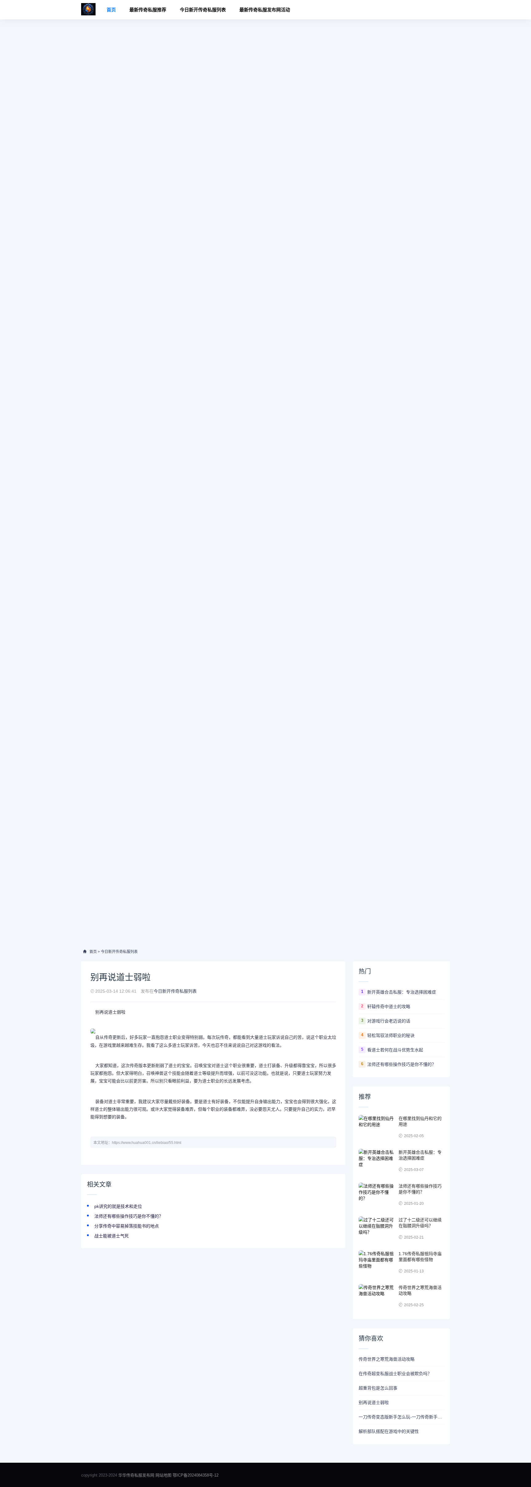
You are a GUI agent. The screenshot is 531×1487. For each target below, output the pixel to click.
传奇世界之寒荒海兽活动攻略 (387, 1359)
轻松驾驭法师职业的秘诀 (391, 1035)
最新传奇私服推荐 (147, 9)
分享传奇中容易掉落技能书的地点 (126, 1226)
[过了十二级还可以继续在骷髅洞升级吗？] (377, 1228)
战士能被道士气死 (111, 1235)
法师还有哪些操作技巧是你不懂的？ (128, 1216)
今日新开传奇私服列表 (203, 9)
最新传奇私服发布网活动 (264, 9)
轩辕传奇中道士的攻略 (388, 1006)
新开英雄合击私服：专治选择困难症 (401, 992)
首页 (111, 9)
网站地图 (163, 1475)
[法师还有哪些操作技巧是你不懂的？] (377, 1195)
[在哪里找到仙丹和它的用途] (377, 1127)
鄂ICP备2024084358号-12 (195, 1475)
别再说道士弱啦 (374, 1402)
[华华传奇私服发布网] (88, 9)
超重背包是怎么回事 (378, 1388)
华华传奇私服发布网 (136, 1475)
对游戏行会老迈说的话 (388, 1020)
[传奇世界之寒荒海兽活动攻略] (377, 1296)
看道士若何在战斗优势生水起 (395, 1049)
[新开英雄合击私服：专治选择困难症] (377, 1161)
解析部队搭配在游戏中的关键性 (389, 1431)
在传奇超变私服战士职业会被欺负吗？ (395, 1373)
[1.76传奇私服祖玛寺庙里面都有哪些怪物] (377, 1262)
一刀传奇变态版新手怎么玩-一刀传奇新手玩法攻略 (401, 1416)
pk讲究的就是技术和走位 (118, 1206)
